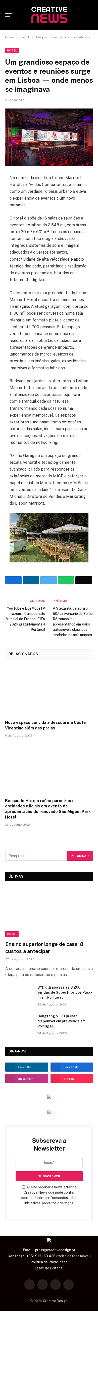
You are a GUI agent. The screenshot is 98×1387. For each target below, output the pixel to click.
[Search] (90, 15)
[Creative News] (49, 15)
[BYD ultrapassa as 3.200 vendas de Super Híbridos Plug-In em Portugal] (19, 993)
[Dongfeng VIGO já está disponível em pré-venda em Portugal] (19, 1022)
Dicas (12, 934)
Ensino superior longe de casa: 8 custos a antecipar (44, 947)
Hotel (12, 50)
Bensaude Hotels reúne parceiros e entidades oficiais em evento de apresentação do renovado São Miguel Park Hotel (48, 809)
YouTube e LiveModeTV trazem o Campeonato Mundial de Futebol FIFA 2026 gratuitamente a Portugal (25, 619)
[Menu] (8, 15)
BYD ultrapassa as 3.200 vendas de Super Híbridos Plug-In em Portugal (64, 992)
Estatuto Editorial (49, 1268)
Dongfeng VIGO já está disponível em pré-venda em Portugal (61, 1021)
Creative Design (55, 1301)
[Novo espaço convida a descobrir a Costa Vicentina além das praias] (49, 691)
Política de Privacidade (49, 1262)
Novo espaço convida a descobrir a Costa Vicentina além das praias (45, 725)
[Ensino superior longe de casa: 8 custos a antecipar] (49, 912)
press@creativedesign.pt (55, 1250)
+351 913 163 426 (41, 1256)
